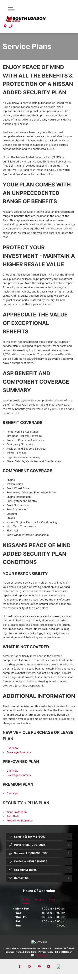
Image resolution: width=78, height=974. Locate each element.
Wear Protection (16, 812)
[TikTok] (58, 966)
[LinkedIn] (49, 966)
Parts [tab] (52, 899)
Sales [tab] (25, 899)
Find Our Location (25, 869)
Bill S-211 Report (63, 952)
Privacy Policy (45, 952)
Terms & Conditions (26, 952)
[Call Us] (11, 26)
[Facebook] (20, 966)
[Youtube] (39, 966)
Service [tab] (39, 899)
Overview (12, 748)
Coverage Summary (18, 752)
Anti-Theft (12, 816)
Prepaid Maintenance (19, 820)
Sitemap (10, 952)
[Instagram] (29, 966)
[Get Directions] (5, 26)
